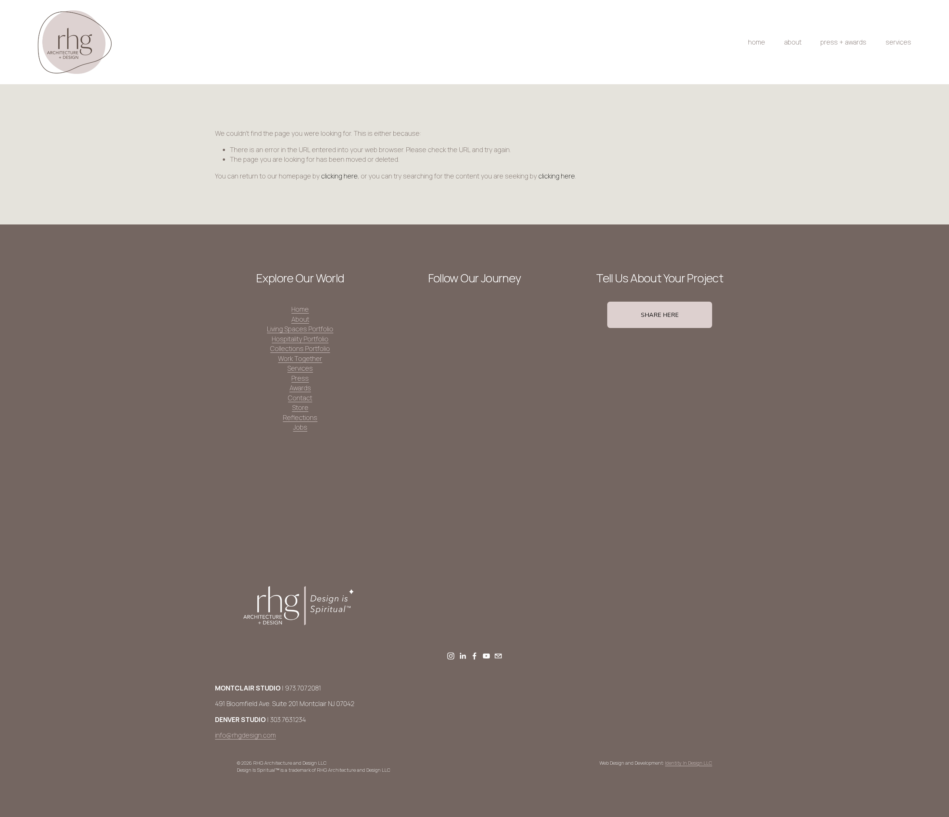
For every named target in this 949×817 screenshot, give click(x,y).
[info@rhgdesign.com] (498, 656)
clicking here (339, 175)
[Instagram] (450, 656)
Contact (300, 397)
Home (300, 309)
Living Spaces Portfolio (300, 328)
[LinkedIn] (462, 656)
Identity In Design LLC (688, 762)
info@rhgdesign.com (245, 735)
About (300, 319)
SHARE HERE (660, 315)
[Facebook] (474, 656)
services (898, 41)
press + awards (843, 41)
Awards (300, 387)
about (792, 41)
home (756, 41)
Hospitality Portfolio (300, 338)
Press (300, 378)
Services (300, 368)
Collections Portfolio (300, 348)
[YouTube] (486, 656)
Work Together (300, 358)
